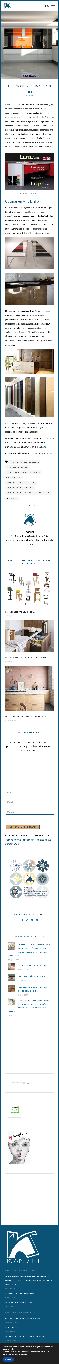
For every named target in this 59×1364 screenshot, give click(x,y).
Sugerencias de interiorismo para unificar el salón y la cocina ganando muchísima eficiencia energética (29, 1280)
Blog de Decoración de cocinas (24, 462)
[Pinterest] (32, 920)
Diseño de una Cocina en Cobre (32, 965)
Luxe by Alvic (43, 117)
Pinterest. (48, 453)
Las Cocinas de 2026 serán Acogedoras (25, 716)
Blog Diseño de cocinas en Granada (23, 472)
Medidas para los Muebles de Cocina (22, 1319)
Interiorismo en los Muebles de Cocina (25, 658)
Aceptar (8, 1359)
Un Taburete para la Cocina (20, 612)
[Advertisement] (25, 1047)
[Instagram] (37, 920)
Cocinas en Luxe (14, 477)
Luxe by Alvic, (36, 311)
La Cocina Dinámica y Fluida (31, 976)
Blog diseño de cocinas (17, 467)
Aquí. (44, 447)
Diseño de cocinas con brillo (20, 487)
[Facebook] (22, 920)
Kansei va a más (12, 1328)
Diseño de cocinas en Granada (20, 493)
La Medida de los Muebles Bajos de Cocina (25, 1337)
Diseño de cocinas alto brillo (20, 482)
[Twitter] (27, 920)
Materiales (29, 506)
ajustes (24, 1354)
